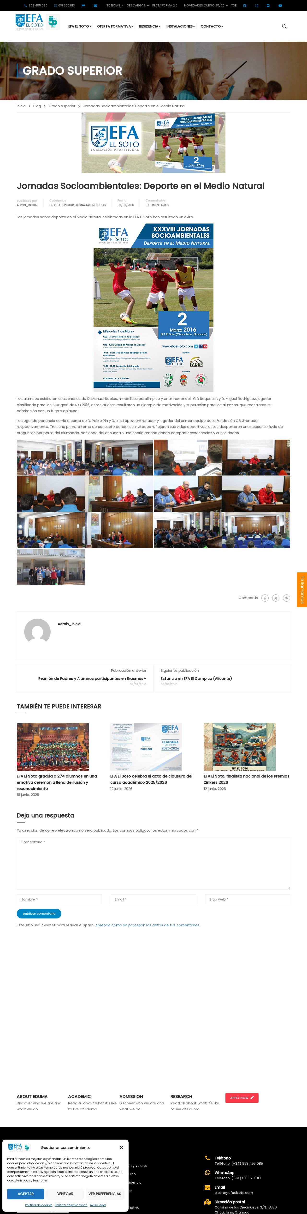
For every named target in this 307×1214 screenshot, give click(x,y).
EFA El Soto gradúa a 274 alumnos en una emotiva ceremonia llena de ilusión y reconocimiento (57, 782)
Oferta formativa (124, 1207)
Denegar (65, 1193)
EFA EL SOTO (78, 26)
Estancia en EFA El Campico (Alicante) (196, 678)
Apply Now (239, 1098)
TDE (234, 5)
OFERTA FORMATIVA (114, 26)
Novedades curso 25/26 (204, 5)
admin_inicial (27, 205)
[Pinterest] (286, 598)
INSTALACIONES (179, 26)
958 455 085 (38, 5)
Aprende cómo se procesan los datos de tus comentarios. (147, 925)
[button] (121, 1147)
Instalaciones (121, 1190)
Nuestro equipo (123, 1174)
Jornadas (83, 205)
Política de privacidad (71, 1205)
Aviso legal (98, 1205)
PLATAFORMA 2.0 (164, 5)
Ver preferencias (105, 1193)
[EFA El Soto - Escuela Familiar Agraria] (37, 22)
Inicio (21, 105)
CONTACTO (211, 26)
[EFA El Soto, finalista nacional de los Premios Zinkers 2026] (240, 746)
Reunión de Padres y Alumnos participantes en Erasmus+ (92, 678)
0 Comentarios (157, 205)
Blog (37, 105)
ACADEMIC (79, 1096)
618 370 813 (66, 5)
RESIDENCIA (148, 26)
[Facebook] (265, 598)
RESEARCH (181, 1096)
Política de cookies (39, 1205)
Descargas (136, 5)
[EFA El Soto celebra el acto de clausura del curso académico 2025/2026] (146, 746)
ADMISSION (131, 1096)
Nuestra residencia (126, 1182)
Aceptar (26, 1193)
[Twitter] (275, 598)
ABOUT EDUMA (32, 1096)
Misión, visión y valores (129, 1165)
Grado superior (62, 105)
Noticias (113, 5)
